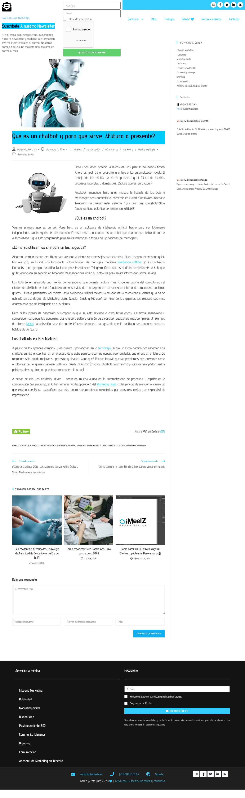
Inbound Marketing (185, 49)
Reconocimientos (211, 19)
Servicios (133, 19)
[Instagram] (213, 5)
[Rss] (240, 5)
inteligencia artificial (129, 262)
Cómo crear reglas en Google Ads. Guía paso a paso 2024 (89, 551)
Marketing (128, 149)
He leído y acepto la (93, 19)
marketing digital (94, 445)
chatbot (78, 149)
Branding (181, 76)
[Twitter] (227, 5)
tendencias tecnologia (136, 445)
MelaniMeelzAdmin (27, 149)
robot (105, 445)
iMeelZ (186, 19)
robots (112, 445)
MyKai (29, 324)
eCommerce (111, 149)
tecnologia (120, 445)
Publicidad (181, 54)
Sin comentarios (25, 154)
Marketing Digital (146, 149)
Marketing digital (184, 58)
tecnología (104, 348)
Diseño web (182, 63)
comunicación (93, 149)
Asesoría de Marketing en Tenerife (192, 85)
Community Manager (186, 72)
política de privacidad (104, 19)
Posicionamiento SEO (186, 67)
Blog (154, 19)
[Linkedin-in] (233, 5)
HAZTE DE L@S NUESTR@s (15, 17)
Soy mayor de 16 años (141, 703)
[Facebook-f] (220, 5)
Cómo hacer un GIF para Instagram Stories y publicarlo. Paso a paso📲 (140, 551)
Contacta (234, 19)
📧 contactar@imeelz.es (187, 108)
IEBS (162, 431)
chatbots (51, 445)
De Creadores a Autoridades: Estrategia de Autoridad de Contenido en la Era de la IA (37, 553)
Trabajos (169, 19)
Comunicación (183, 81)
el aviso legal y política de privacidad (164, 696)
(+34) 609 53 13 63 (188, 104)
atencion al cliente (30, 445)
